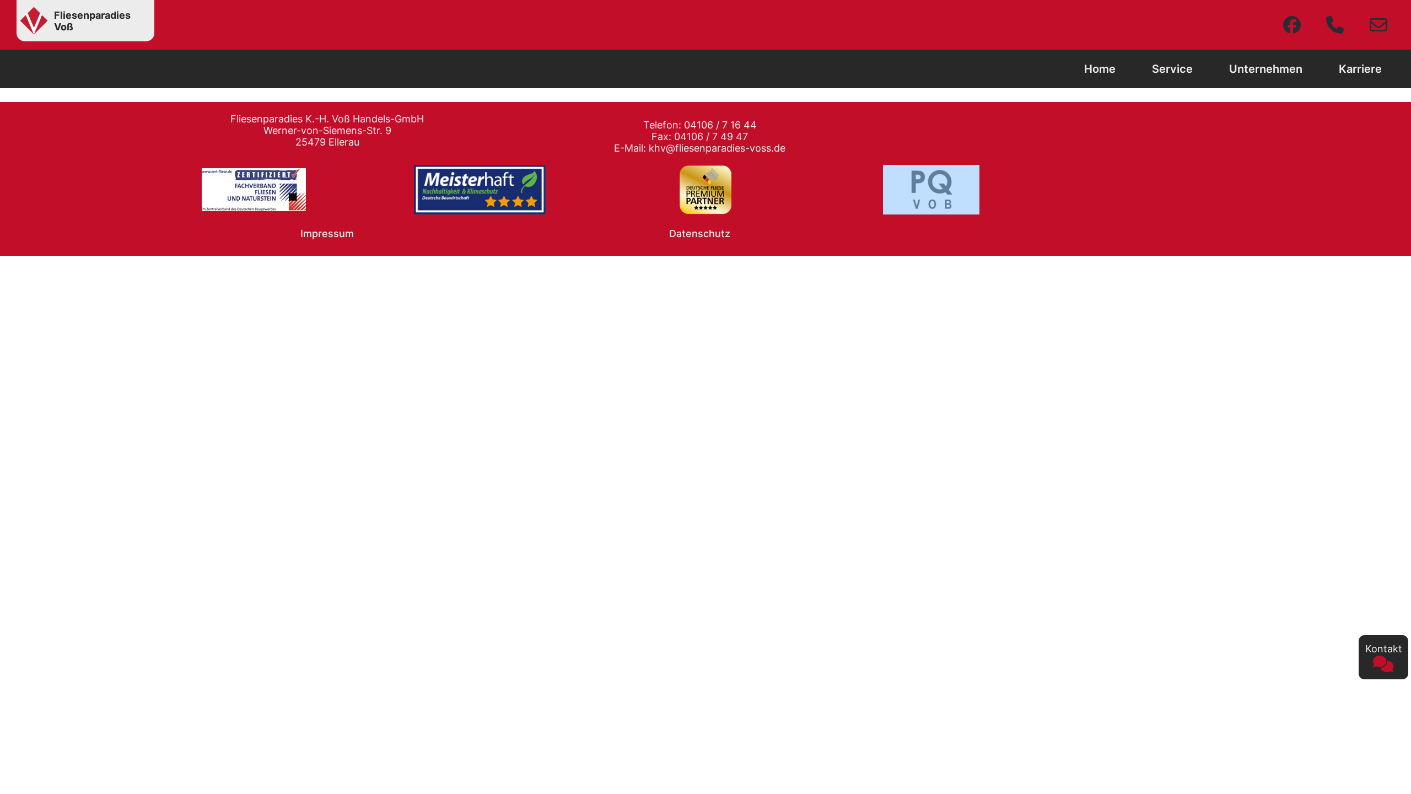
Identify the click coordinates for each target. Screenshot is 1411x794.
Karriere (1360, 69)
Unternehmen (1265, 69)
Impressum (327, 233)
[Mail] (1378, 25)
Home (1100, 69)
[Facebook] (1292, 25)
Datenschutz (699, 233)
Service (1172, 69)
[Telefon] (1335, 25)
